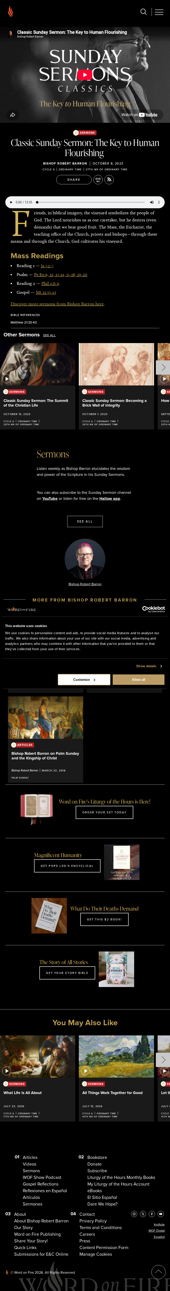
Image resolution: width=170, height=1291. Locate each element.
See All (49, 335)
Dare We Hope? (102, 1204)
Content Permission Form (103, 1247)
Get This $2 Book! (104, 919)
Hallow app (109, 498)
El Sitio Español (102, 1197)
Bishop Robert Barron (65, 163)
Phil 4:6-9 (50, 283)
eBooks (94, 1190)
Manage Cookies (95, 1254)
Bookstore (97, 1157)
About (20, 1214)
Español (159, 1237)
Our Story (23, 1227)
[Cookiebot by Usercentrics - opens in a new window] (145, 609)
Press (84, 1240)
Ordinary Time (70, 169)
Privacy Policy (93, 1221)
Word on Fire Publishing (37, 1234)
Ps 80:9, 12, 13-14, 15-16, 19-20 (60, 274)
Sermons (87, 133)
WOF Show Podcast (42, 1177)
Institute (159, 1224)
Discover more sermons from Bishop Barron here (57, 303)
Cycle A (48, 169)
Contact (87, 1214)
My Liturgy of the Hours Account (118, 1184)
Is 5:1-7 (47, 265)
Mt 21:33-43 (46, 292)
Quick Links (25, 1247)
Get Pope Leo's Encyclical (67, 866)
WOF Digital (157, 1230)
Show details (146, 666)
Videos (29, 1164)
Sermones (32, 1204)
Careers (87, 1234)
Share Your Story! (31, 1240)
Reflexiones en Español (45, 1190)
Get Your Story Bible (67, 973)
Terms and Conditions (100, 1227)
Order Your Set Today (104, 812)
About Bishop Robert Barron (41, 1221)
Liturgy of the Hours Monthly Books (121, 1177)
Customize (81, 679)
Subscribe (97, 1170)
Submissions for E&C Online (41, 1254)
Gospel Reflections (40, 1184)
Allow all (138, 679)
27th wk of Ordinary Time (107, 169)
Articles (30, 1157)
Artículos (31, 1197)
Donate (94, 1164)
